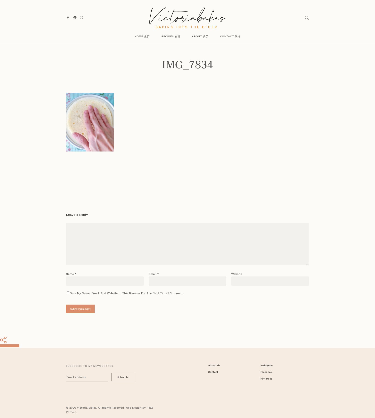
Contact (213, 372)
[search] (306, 18)
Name (71, 273)
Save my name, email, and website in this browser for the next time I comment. (127, 293)
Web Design (133, 407)
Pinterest (266, 378)
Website (236, 273)
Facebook (266, 372)
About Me (214, 365)
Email (154, 273)
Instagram (266, 365)
